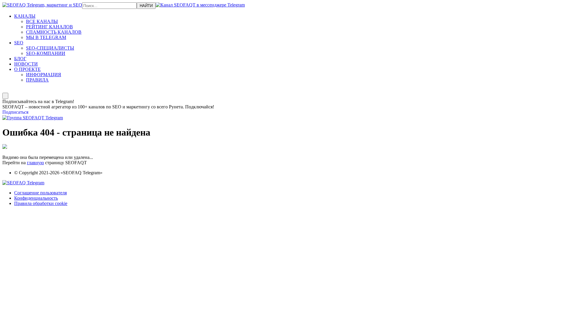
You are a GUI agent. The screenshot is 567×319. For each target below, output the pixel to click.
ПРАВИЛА (37, 79)
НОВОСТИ (26, 63)
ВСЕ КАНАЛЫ (42, 21)
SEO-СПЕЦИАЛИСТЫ (50, 48)
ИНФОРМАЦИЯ (43, 74)
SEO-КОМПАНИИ (45, 53)
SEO (18, 42)
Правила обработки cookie (40, 203)
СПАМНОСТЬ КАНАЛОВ (54, 32)
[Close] (5, 96)
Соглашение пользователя (40, 192)
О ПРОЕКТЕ (27, 69)
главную (35, 162)
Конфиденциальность (36, 198)
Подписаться (15, 112)
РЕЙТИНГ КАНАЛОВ (49, 26)
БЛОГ (20, 58)
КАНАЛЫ (24, 16)
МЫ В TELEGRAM (46, 37)
